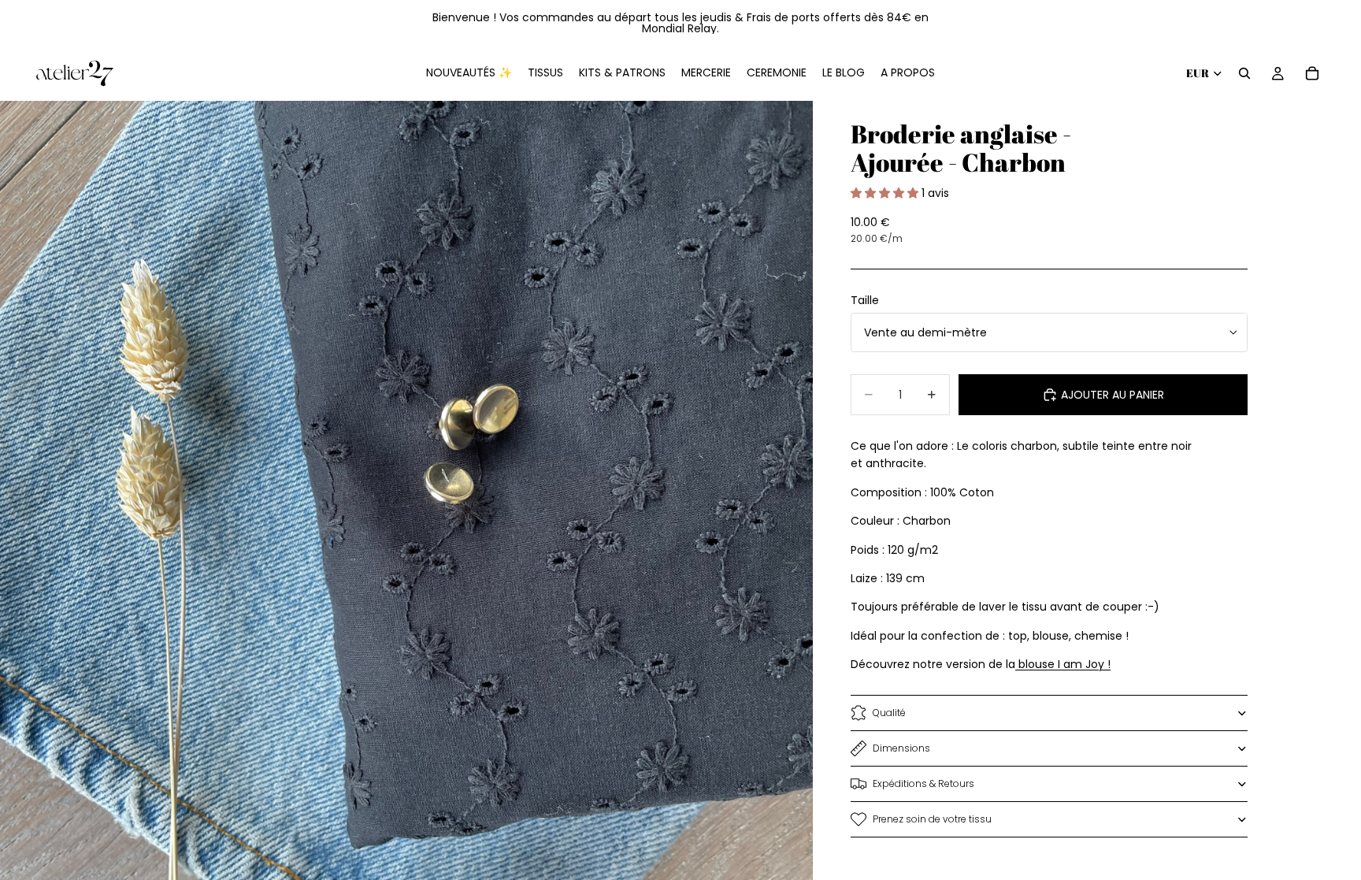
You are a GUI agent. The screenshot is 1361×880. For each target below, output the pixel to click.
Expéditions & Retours (923, 783)
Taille (865, 300)
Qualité (889, 712)
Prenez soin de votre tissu (932, 819)
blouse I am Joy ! (1063, 664)
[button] (886, 193)
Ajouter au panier (1112, 395)
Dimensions (901, 748)
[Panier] (1312, 73)
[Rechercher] (1244, 73)
